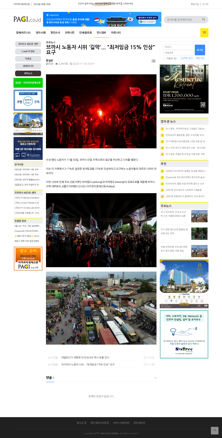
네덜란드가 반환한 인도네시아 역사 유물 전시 (85, 357)
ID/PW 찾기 (186, 58)
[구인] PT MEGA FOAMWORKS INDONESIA (34, 198)
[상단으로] (215, 431)
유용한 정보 (20, 221)
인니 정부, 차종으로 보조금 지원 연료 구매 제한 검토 (185, 154)
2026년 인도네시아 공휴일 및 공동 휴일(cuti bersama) (185, 171)
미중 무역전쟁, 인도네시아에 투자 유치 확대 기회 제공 (174, 249)
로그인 (205, 4)
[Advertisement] (28, 301)
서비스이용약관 (121, 423)
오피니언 (69, 32)
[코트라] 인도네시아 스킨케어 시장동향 (182, 190)
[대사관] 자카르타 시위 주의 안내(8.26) (31, 175)
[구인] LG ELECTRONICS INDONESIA (30, 203)
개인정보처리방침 (99, 423)
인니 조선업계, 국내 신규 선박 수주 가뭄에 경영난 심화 (173, 214)
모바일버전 (139, 423)
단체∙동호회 (85, 32)
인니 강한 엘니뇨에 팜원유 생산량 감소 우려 (174, 231)
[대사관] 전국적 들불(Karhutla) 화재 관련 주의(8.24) (37, 180)
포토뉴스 (28, 73)
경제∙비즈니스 (23, 32)
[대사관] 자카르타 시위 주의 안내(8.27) (31, 170)
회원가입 (195, 4)
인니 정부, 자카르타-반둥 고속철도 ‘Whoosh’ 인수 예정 (185, 129)
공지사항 (18, 164)
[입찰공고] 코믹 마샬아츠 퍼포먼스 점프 (31, 185)
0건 (51, 63)
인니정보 (101, 32)
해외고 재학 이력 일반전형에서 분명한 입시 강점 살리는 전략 (40, 241)
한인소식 (55, 32)
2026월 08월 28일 (42, 4)
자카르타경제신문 (21, 4)
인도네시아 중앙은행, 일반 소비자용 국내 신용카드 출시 (185, 135)
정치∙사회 (41, 32)
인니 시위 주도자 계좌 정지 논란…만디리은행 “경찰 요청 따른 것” (185, 148)
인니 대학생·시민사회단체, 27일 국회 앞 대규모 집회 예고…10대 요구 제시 (185, 141)
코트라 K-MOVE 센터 (28, 44)
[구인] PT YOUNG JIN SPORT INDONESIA (32, 208)
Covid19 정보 (28, 51)
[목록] (153, 61)
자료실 (28, 59)
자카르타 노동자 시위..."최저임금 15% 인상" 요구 (88, 364)
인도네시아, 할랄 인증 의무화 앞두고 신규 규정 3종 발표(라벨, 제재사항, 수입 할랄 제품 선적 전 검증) (185, 184)
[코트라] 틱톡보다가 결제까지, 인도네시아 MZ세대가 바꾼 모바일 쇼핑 (185, 196)
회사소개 (81, 423)
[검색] (204, 19)
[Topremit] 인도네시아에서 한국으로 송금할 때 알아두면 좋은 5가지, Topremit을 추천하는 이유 (185, 177)
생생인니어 (28, 66)
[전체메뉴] (204, 32)
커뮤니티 (115, 32)
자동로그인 (171, 58)
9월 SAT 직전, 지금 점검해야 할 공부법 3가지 (33, 226)
